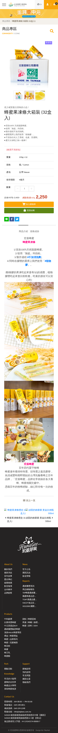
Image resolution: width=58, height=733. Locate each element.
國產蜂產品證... (29, 596)
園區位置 (26, 679)
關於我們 (8, 569)
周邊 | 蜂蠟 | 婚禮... (30, 622)
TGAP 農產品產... (30, 600)
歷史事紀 (8, 580)
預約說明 (26, 672)
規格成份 (34, 231)
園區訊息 (26, 573)
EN (40, 5)
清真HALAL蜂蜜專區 (12, 633)
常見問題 (26, 676)
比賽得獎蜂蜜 (10, 622)
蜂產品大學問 (10, 686)
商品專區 (6, 21)
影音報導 (8, 586)
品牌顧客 (8, 593)
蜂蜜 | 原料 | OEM (30, 626)
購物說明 (26, 669)
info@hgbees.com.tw (22, 712)
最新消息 (8, 573)
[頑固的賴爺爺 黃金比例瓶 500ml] (40, 512)
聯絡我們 (26, 682)
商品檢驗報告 (28, 589)
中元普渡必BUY (10, 626)
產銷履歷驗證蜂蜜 (12, 629)
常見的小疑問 (10, 679)
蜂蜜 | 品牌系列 (11, 639)
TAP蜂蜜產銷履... (30, 593)
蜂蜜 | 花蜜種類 (11, 643)
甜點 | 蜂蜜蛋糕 (29, 619)
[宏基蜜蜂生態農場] (17, 4)
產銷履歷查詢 (28, 586)
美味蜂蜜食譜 (10, 689)
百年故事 (8, 576)
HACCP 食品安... (29, 603)
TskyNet (47, 730)
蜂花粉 (7, 646)
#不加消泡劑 (34, 257)
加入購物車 (30, 204)
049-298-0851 (19, 705)
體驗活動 (8, 669)
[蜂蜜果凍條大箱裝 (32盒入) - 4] (29, 64)
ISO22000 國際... (29, 606)
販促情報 (26, 576)
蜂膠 (6, 649)
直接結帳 (30, 210)
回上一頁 (30, 501)
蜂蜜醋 (7, 656)
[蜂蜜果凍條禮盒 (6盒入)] (15, 512)
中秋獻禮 (8, 619)
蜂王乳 (7, 653)
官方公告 (26, 569)
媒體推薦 (8, 583)
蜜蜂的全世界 (10, 682)
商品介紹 (23, 231)
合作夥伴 (8, 590)
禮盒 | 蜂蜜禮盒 (11, 636)
